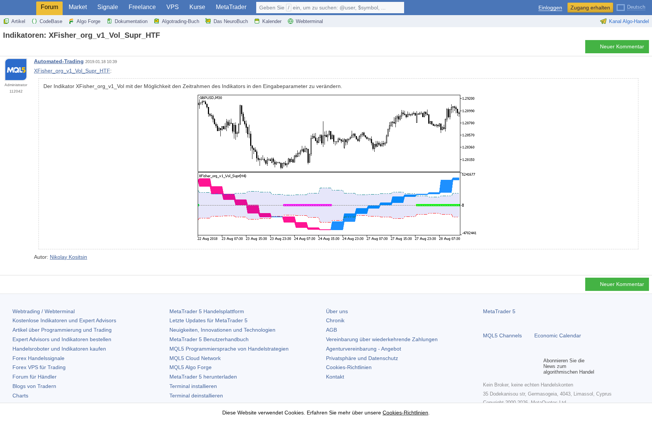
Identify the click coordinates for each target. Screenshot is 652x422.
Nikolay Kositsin (68, 257)
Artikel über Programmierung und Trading (62, 330)
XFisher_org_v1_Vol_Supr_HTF (72, 71)
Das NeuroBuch (231, 21)
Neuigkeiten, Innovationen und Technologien (222, 330)
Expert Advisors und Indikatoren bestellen (61, 339)
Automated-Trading (59, 61)
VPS (172, 7)
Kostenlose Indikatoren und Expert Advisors (64, 320)
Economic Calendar (557, 335)
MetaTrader (231, 7)
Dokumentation (131, 21)
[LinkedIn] (535, 366)
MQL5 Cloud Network (195, 358)
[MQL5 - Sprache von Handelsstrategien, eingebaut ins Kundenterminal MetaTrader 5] (18, 7)
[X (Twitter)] (511, 366)
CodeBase (51, 21)
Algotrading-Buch (180, 21)
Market (78, 7)
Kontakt (335, 377)
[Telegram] (499, 366)
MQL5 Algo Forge (190, 367)
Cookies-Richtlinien (349, 367)
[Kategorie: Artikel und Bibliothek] (14, 49)
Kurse (197, 7)
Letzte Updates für (208, 320)
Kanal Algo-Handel (629, 21)
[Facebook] (487, 366)
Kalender (271, 21)
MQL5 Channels (502, 335)
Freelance (142, 7)
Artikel (18, 21)
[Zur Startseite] (5, 48)
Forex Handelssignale (38, 358)
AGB (331, 330)
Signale (107, 7)
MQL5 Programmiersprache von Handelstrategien (229, 349)
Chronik (335, 320)
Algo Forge (88, 21)
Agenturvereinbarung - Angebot (363, 349)
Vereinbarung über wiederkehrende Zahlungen (382, 339)
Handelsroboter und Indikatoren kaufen (59, 349)
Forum (49, 7)
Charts (20, 396)
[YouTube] (523, 366)
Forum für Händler (34, 377)
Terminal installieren (193, 386)
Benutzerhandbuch (209, 339)
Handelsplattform (206, 311)
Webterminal (309, 21)
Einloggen (550, 8)
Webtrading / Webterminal (43, 311)
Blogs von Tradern (34, 386)
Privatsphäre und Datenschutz (362, 358)
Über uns (337, 311)
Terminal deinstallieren (196, 396)
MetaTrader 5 (499, 311)
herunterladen (203, 377)
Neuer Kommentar (622, 46)
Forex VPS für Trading (39, 367)
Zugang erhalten (590, 8)
